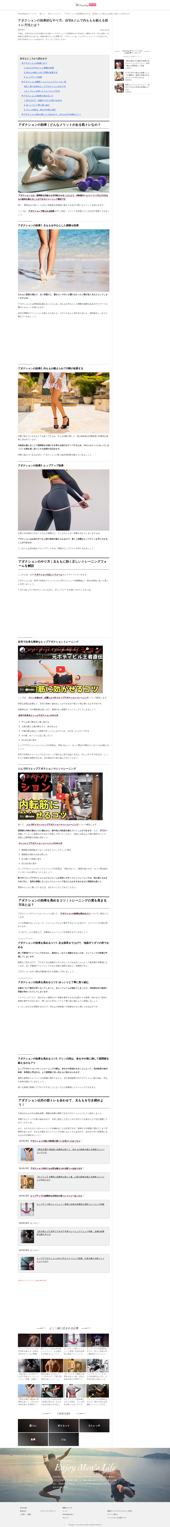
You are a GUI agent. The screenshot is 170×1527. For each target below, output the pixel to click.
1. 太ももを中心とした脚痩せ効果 (39, 67)
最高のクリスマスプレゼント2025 (119, 1511)
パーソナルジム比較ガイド (116, 1517)
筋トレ (42, 13)
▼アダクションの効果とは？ (34, 63)
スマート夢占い (112, 1514)
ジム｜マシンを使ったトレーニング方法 (42, 91)
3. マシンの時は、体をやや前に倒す (40, 109)
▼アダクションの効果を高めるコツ (37, 95)
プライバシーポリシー (48, 1511)
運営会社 (23, 1511)
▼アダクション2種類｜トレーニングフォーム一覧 (43, 81)
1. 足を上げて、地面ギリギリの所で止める (43, 100)
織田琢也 (21, 29)
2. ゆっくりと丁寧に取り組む (37, 104)
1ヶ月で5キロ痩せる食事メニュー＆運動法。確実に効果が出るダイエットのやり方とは (137, 75)
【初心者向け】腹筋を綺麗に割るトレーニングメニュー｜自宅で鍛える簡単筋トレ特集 (137, 63)
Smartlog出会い (68, 1514)
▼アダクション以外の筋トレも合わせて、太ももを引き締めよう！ (51, 114)
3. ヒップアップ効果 (33, 77)
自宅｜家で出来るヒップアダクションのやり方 (45, 86)
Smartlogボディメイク (27, 13)
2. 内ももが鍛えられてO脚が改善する (41, 72)
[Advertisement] (40, 1301)
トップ (65, 1511)
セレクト (66, 1517)
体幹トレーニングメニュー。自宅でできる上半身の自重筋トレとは (137, 87)
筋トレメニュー (54, 13)
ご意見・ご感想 (25, 1514)
